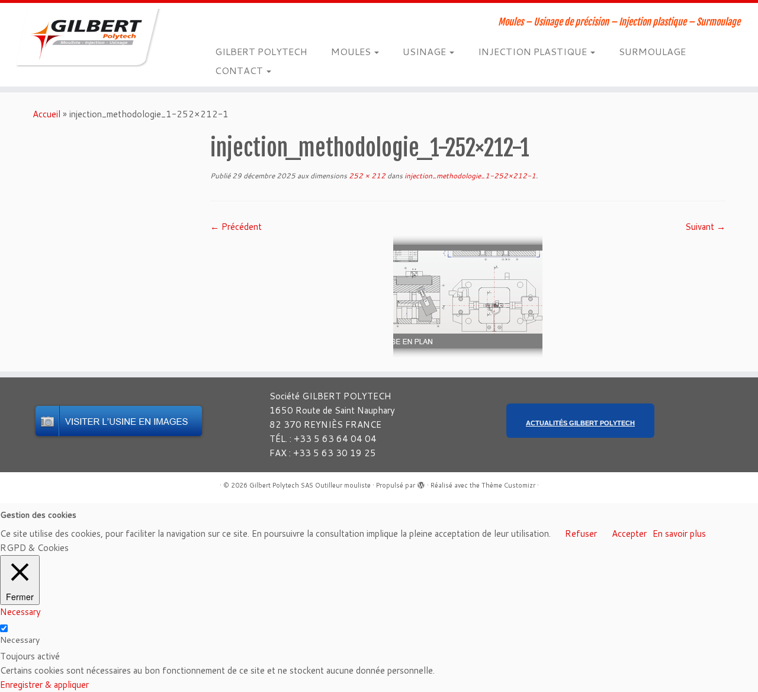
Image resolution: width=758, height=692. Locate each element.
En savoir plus (679, 533)
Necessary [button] (20, 612)
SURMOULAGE (652, 51)
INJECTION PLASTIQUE (533, 51)
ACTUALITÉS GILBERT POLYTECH (580, 423)
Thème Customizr (508, 485)
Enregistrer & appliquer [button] (44, 684)
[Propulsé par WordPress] (421, 483)
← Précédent (236, 226)
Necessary (20, 640)
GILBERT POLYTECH (261, 51)
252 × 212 (366, 176)
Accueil (46, 114)
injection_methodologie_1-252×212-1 (469, 176)
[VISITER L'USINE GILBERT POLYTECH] (119, 421)
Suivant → (705, 226)
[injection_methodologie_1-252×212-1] (467, 296)
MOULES (352, 51)
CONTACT (240, 70)
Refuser (581, 533)
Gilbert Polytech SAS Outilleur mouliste (310, 485)
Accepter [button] (629, 533)
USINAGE (425, 51)
